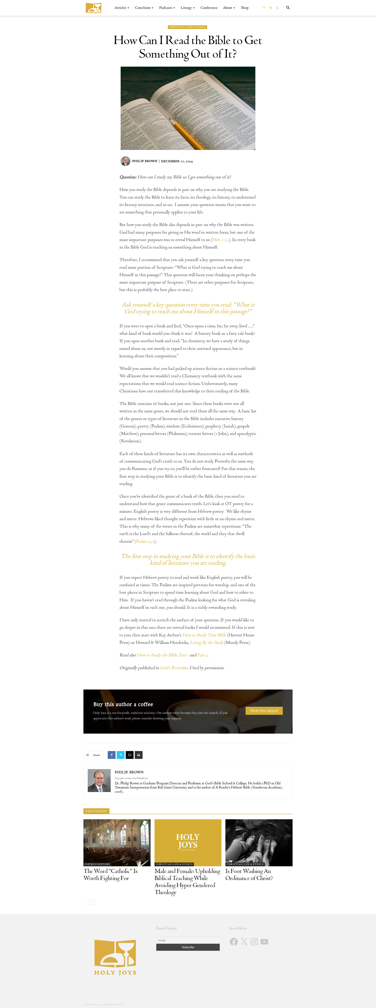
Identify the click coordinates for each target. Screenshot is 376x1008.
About (227, 8)
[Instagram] (271, 8)
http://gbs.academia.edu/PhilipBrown (131, 778)
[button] (288, 8)
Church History (97, 864)
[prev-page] (85, 902)
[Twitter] (277, 8)
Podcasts (165, 8)
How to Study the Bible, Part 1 (163, 655)
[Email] (130, 755)
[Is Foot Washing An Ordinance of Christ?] (259, 842)
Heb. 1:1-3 (220, 240)
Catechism (142, 8)
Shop (245, 8)
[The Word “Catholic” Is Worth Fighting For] (117, 842)
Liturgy (186, 8)
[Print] (139, 755)
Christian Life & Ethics (187, 27)
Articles (120, 8)
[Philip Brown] (126, 161)
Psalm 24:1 (145, 541)
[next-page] (92, 902)
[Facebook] (264, 8)
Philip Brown (144, 161)
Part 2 (202, 655)
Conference (209, 8)
